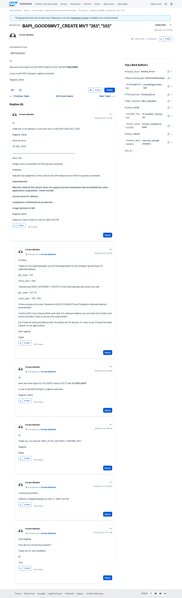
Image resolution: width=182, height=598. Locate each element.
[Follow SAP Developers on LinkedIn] (165, 593)
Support (80, 594)
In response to (42, 254)
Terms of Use (29, 594)
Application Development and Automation (60, 10)
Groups (63, 4)
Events (97, 4)
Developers (75, 4)
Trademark (69, 594)
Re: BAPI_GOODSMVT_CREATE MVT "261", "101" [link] (107, 10)
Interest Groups (37, 10)
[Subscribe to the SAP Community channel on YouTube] (160, 593)
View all (128, 151)
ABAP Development (18, 53)
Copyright (41, 594)
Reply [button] (110, 90)
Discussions (83, 10)
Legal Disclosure (55, 594)
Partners (87, 4)
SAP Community (15, 10)
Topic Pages (122, 4)
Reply (108, 235)
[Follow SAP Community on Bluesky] (156, 593)
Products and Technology (46, 4)
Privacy (18, 594)
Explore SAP (156, 4)
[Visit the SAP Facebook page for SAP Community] (151, 593)
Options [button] (170, 25)
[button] (161, 39)
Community (26, 4)
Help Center (109, 4)
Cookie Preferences (94, 594)
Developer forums (79, 18)
